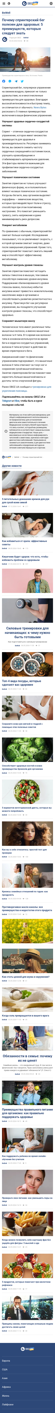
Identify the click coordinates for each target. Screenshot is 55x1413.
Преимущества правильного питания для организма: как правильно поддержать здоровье (27, 1113)
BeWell (25, 38)
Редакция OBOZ (15, 38)
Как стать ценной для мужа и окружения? (26, 976)
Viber (16, 400)
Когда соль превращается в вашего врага (25, 1015)
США (4, 1369)
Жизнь (5, 1395)
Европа (6, 1360)
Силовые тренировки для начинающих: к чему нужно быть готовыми (27, 632)
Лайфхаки (7, 1404)
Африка (6, 1386)
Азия (4, 1378)
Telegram (7, 400)
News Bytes (40, 107)
